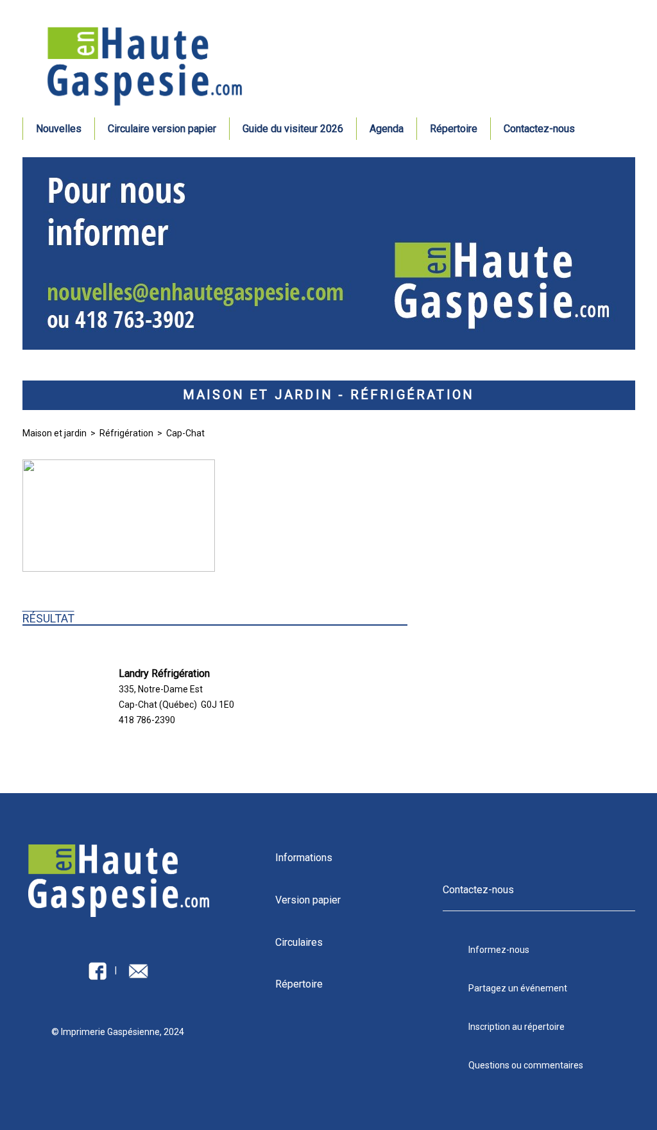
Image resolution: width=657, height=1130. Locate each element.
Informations (303, 858)
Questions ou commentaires (525, 1065)
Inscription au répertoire (516, 1027)
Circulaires (299, 942)
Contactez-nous (539, 129)
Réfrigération (126, 433)
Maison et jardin (54, 433)
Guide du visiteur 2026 (293, 129)
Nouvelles (58, 129)
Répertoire (453, 129)
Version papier (308, 900)
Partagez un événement (517, 988)
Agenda (387, 129)
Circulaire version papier (162, 129)
